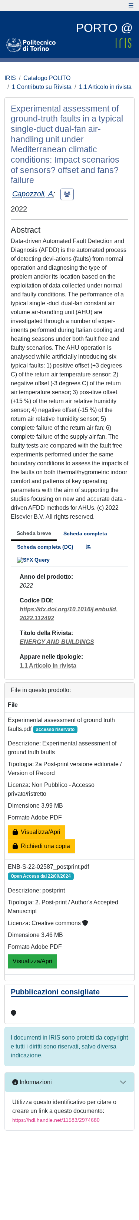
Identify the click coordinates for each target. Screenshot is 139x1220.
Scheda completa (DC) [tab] (45, 547)
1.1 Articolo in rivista (105, 87)
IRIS (10, 78)
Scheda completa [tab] (85, 533)
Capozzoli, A (32, 194)
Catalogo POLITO (46, 78)
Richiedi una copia (44, 846)
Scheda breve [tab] (34, 533)
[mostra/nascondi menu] (131, 5)
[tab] (88, 547)
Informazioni (35, 1082)
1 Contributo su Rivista (42, 87)
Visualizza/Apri (39, 832)
